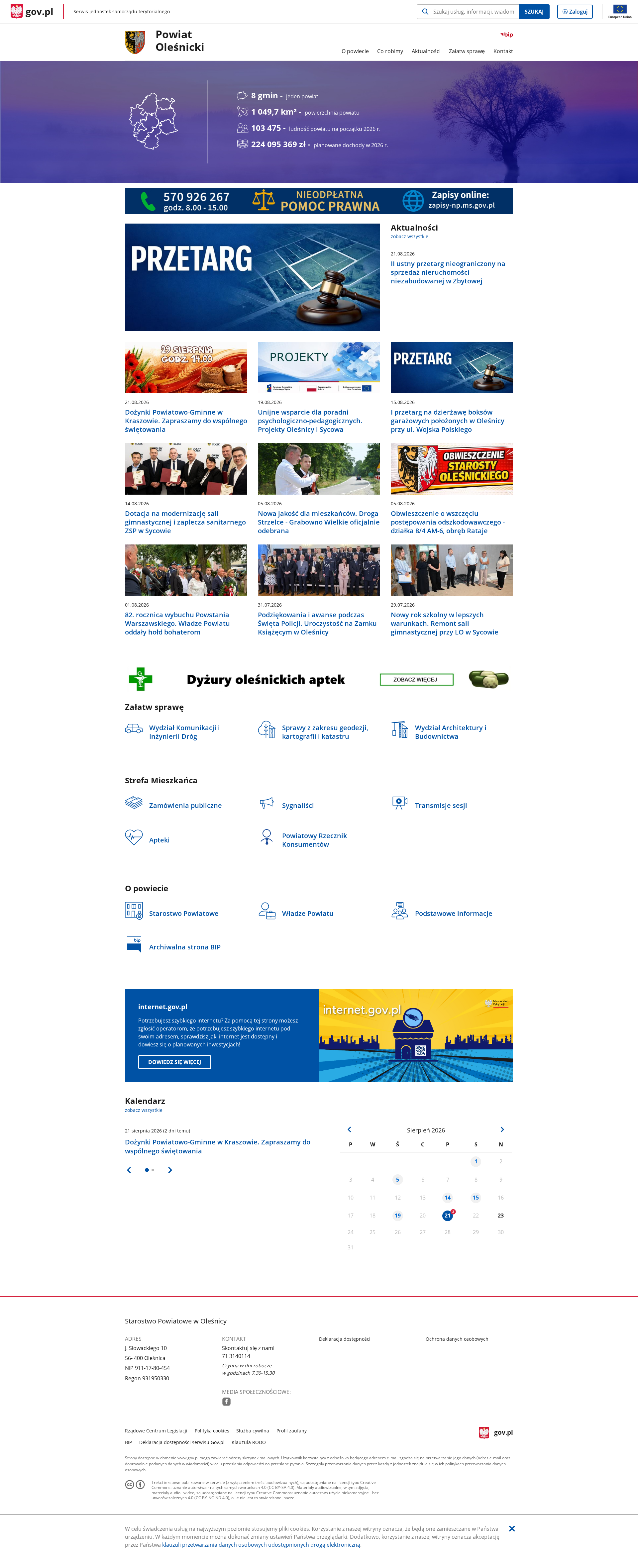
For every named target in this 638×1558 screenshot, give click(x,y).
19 (398, 1215)
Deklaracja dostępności (345, 1339)
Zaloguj (581, 13)
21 (448, 1215)
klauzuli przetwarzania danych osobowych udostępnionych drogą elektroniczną (261, 1544)
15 (476, 1197)
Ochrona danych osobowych (457, 1339)
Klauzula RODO (249, 1442)
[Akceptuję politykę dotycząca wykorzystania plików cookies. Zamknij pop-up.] (512, 1528)
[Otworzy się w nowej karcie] (226, 1401)
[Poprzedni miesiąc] (349, 1129)
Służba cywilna (252, 1430)
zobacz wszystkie (409, 236)
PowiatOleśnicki (180, 41)
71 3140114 (236, 1356)
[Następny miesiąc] (502, 1129)
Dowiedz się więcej (174, 1062)
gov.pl (503, 1435)
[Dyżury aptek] (319, 679)
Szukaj (534, 11)
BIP (128, 1442)
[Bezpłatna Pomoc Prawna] (319, 201)
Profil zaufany (291, 1430)
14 (448, 1197)
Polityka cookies (212, 1430)
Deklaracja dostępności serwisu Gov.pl (182, 1442)
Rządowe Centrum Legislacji (156, 1430)
